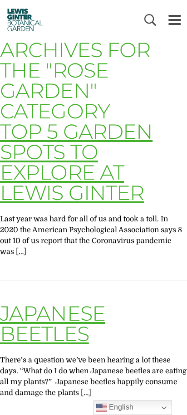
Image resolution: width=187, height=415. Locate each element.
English (120, 407)
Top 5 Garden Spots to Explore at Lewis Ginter (76, 162)
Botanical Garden (22, 19)
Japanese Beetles (52, 323)
